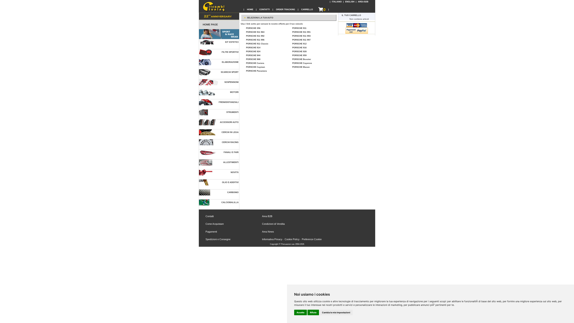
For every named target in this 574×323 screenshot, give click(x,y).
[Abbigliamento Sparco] (219, 34)
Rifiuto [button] (313, 312)
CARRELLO (307, 9)
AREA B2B (363, 2)
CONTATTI (264, 9)
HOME (250, 9)
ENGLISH (349, 2)
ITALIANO (337, 2)
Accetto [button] (300, 312)
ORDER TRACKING (285, 9)
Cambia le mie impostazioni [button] (336, 312)
